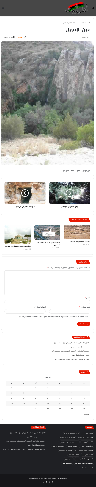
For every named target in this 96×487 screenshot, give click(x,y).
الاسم (88, 298)
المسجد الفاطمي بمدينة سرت (79, 242)
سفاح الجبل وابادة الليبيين (80, 347)
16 (47, 398)
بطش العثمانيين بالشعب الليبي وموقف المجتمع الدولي (69, 351)
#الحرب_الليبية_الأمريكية (71, 433)
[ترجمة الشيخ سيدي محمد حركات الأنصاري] (47, 232)
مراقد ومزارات (77, 23)
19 (11, 398)
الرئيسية (86, 23)
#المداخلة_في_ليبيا (58, 446)
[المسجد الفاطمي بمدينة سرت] (77, 232)
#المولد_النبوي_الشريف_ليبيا (84, 450)
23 (48, 403)
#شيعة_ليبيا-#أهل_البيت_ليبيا (84, 463)
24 (36, 403)
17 (35, 398)
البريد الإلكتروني (84, 307)
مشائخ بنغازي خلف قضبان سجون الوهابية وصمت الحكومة (68, 359)
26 (12, 403)
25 (24, 403)
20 (84, 403)
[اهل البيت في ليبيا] (76, 8)
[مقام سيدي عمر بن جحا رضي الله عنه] (17, 234)
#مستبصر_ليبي (67, 463)
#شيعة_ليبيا (68, 459)
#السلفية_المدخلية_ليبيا (67, 438)
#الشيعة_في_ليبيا (87, 446)
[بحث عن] (93, 9)
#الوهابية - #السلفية (66, 450)
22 (60, 403)
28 (72, 408)
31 (35, 408)
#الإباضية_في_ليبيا (87, 433)
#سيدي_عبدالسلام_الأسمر (84, 459)
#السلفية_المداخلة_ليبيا (85, 438)
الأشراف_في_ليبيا (87, 467)
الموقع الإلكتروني (40, 307)
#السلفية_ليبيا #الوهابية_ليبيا (69, 442)
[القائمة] (3, 9)
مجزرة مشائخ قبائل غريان (80, 355)
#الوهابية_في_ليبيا (87, 455)
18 (23, 398)
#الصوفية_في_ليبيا (73, 446)
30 (48, 408)
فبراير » (86, 415)
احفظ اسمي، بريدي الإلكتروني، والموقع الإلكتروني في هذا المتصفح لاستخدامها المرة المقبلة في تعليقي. (53, 316)
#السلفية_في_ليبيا (87, 442)
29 (60, 408)
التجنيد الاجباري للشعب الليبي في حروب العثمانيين (71, 343)
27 (84, 408)
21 (71, 403)
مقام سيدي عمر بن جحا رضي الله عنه (18, 246)
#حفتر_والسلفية (74, 455)
